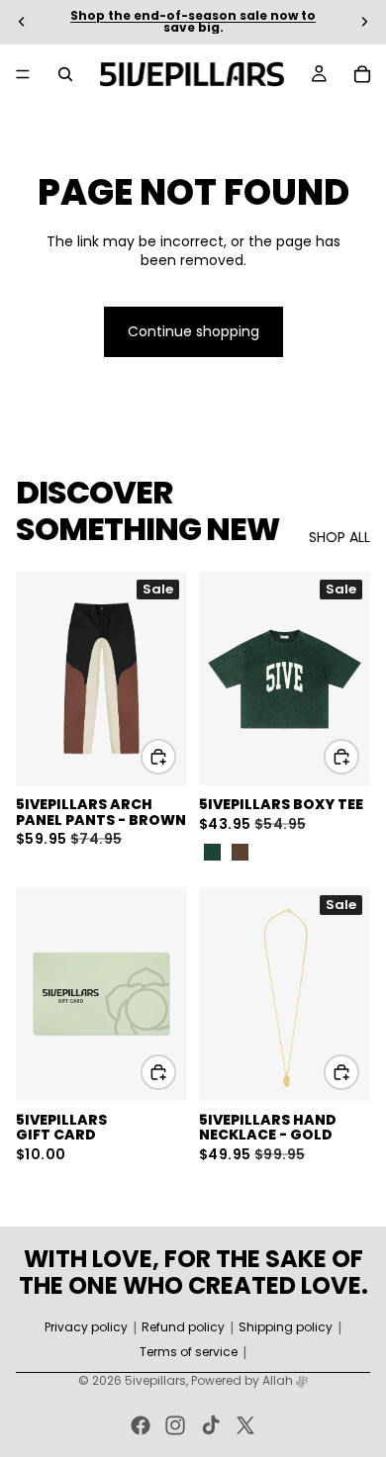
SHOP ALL (339, 537)
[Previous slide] (22, 22)
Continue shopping (193, 331)
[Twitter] (245, 1425)
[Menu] (23, 74)
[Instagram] (175, 1425)
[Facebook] (140, 1425)
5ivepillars (155, 1380)
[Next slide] (364, 22)
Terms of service (189, 1352)
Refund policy (183, 1327)
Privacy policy (86, 1327)
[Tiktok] (211, 1425)
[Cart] (362, 74)
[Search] (65, 74)
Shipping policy (286, 1327)
